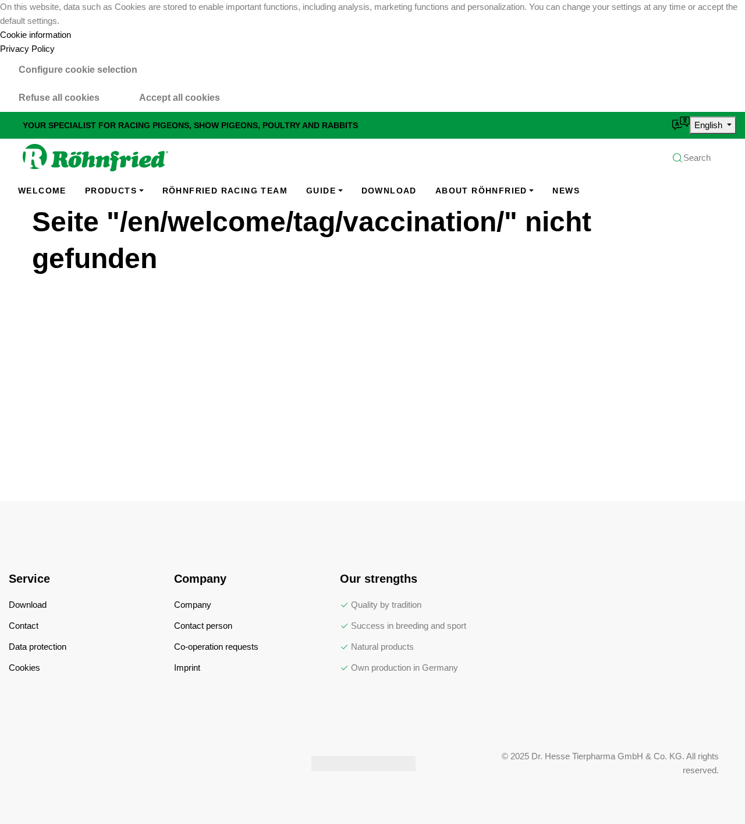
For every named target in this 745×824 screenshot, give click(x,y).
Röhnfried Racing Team (225, 190)
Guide (321, 190)
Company (192, 605)
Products (111, 190)
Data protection (37, 647)
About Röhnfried (481, 190)
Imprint (187, 667)
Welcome (42, 190)
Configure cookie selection (78, 70)
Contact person (203, 626)
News (566, 190)
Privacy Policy (27, 49)
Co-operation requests (216, 647)
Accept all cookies (179, 98)
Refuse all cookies (59, 98)
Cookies (24, 667)
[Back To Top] (712, 791)
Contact (23, 626)
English (709, 125)
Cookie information (35, 35)
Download (389, 190)
